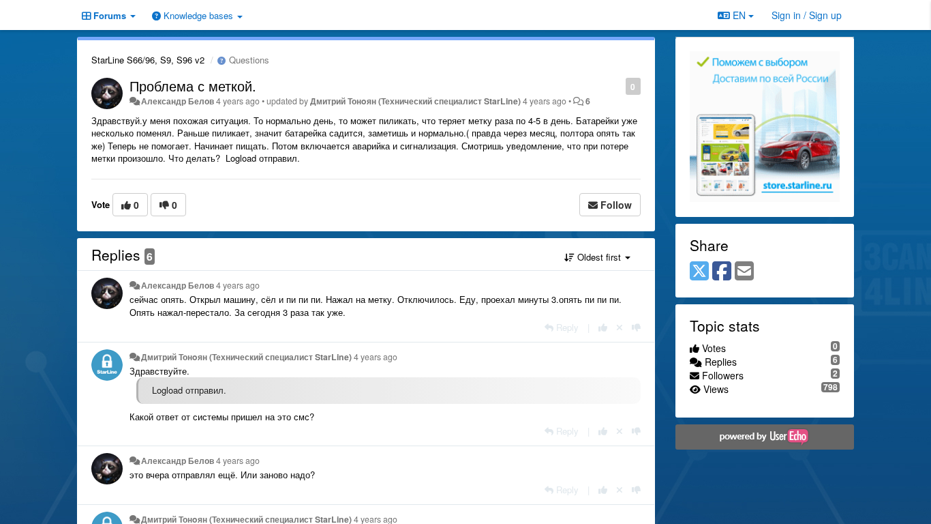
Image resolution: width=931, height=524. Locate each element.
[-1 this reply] (636, 327)
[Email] (744, 271)
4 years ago (238, 285)
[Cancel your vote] (619, 327)
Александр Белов (177, 101)
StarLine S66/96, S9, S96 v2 (147, 59)
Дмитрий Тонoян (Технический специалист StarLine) (415, 101)
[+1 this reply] (602, 327)
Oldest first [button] (599, 256)
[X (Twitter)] (699, 271)
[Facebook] (721, 271)
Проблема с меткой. (192, 86)
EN (739, 15)
